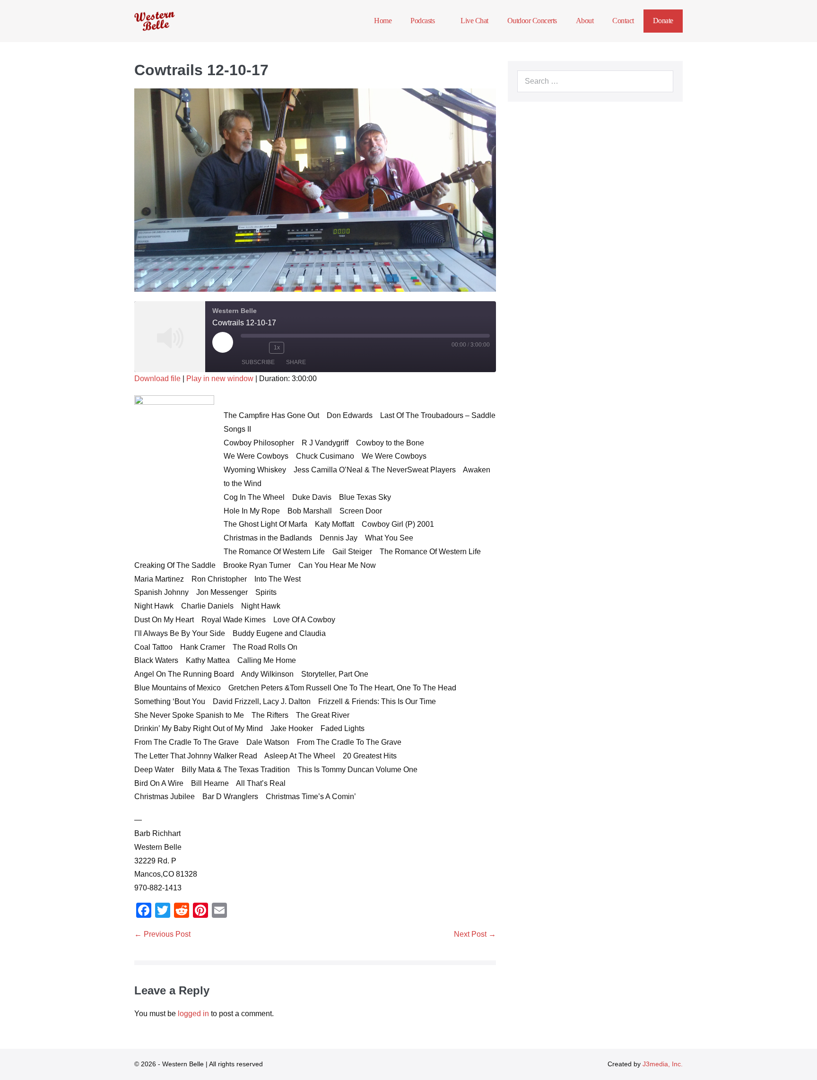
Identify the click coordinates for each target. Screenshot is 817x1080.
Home (382, 21)
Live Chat (474, 21)
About (585, 21)
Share (296, 362)
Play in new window (219, 379)
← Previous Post (162, 934)
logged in (193, 1014)
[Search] (661, 81)
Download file (157, 379)
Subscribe (258, 362)
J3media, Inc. (663, 1064)
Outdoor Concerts (532, 21)
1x (277, 347)
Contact (623, 21)
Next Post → (475, 934)
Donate (663, 21)
